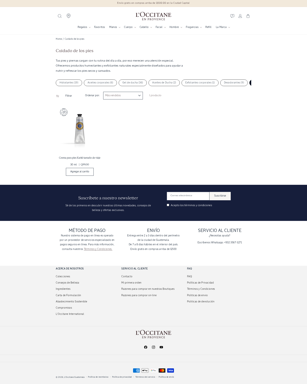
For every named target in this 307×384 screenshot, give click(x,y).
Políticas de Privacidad (200, 283)
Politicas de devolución (201, 301)
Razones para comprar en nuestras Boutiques (147, 289)
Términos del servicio (145, 377)
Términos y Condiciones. (98, 249)
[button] (60, 16)
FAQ (189, 276)
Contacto (126, 276)
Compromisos (64, 308)
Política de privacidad (122, 377)
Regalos (82, 27)
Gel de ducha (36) (132, 82)
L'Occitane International (70, 314)
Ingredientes (63, 289)
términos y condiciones (198, 205)
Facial (159, 27)
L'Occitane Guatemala (74, 377)
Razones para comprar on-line (139, 295)
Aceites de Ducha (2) (164, 82)
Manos (113, 27)
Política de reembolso (98, 377)
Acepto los (191, 205)
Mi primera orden (131, 283)
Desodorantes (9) (234, 82)
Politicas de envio (197, 295)
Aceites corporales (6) (100, 82)
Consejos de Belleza (67, 283)
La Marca (221, 27)
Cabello (144, 27)
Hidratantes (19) (69, 82)
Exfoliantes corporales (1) (200, 82)
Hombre (174, 27)
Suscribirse (220, 196)
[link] (79, 141)
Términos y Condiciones (201, 289)
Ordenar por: (92, 95)
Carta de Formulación (68, 295)
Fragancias (192, 27)
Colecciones (63, 276)
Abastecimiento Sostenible (71, 301)
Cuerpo (128, 27)
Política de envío (166, 377)
